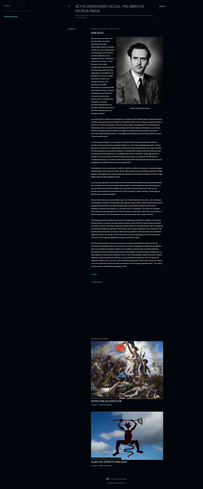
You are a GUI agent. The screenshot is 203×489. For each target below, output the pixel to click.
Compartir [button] (71, 29)
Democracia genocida (106, 401)
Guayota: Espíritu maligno (109, 461)
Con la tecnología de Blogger (118, 479)
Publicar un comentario (105, 405)
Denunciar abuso (10, 16)
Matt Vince (122, 483)
